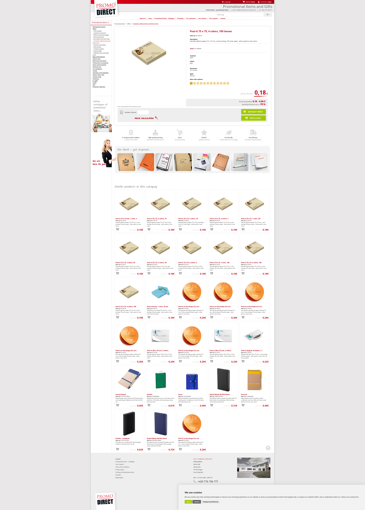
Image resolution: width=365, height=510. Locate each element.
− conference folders (98, 49)
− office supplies (97, 31)
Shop (150, 18)
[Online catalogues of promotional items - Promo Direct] (102, 132)
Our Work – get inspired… (134, 150)
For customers (191, 18)
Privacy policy (119, 470)
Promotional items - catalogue (164, 18)
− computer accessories (99, 33)
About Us (143, 18)
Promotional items (99, 22)
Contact (222, 18)
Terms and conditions (122, 467)
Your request (213, 18)
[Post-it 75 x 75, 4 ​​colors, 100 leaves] (149, 77)
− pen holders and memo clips (101, 39)
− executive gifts (97, 51)
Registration (119, 477)
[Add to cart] (117, 229)
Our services (202, 18)
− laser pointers (97, 47)
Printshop (180, 18)
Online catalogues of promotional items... (100, 106)
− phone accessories (98, 37)
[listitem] (191, 83)
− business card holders (99, 45)
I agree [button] (188, 502)
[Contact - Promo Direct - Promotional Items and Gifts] (253, 477)
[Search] (268, 15)
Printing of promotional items (124, 472)
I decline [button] (196, 502)
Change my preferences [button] (210, 502)
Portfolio (118, 475)
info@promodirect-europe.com (246, 10)
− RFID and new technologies (101, 35)
